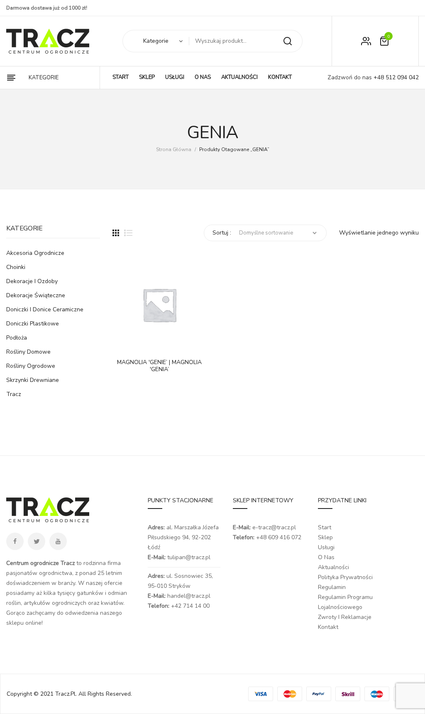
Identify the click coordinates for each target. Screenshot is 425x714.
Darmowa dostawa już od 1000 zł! (46, 8)
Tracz (13, 394)
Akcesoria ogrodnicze (35, 253)
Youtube (58, 541)
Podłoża (16, 338)
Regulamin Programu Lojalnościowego (345, 602)
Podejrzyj (143, 343)
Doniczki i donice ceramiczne (44, 309)
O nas (326, 557)
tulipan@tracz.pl (188, 557)
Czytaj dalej (122, 343)
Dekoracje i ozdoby (32, 281)
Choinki (15, 267)
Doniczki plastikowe (32, 324)
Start (324, 527)
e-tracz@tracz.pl (274, 527)
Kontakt (328, 627)
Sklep (325, 537)
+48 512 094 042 (395, 77)
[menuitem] (120, 77)
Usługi (326, 547)
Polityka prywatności (345, 577)
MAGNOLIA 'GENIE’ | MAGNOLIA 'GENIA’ (159, 366)
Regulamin (332, 587)
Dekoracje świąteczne (35, 295)
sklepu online (24, 623)
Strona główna (173, 149)
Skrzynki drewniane (32, 380)
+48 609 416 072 (278, 537)
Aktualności (333, 567)
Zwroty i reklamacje (344, 617)
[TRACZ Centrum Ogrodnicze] (47, 41)
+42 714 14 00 (190, 606)
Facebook (15, 541)
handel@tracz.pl (188, 596)
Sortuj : (221, 233)
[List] (128, 233)
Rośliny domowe (28, 352)
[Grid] (115, 233)
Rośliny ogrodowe (30, 366)
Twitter (36, 541)
